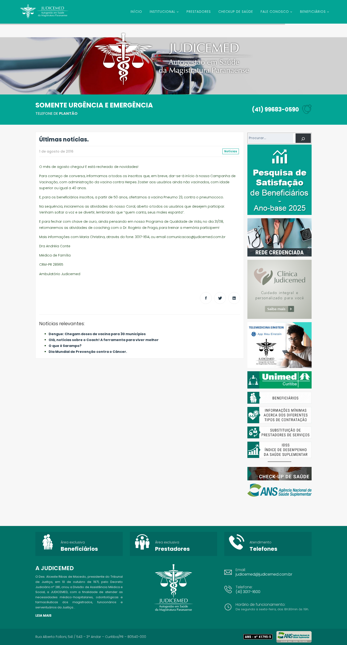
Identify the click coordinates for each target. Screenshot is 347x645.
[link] (259, 637)
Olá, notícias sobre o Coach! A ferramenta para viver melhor (104, 339)
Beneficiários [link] (79, 549)
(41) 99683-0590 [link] (275, 109)
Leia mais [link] (43, 615)
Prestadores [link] (172, 549)
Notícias (230, 151)
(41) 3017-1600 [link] (248, 591)
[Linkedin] (234, 298)
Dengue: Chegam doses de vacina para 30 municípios (97, 334)
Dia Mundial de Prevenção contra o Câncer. (88, 351)
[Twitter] (220, 298)
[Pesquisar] (303, 138)
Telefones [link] (263, 549)
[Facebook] (206, 298)
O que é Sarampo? (65, 345)
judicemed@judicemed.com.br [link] (264, 574)
